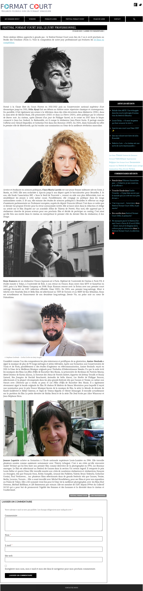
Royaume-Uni (113, 166)
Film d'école (123, 169)
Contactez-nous (71, 588)
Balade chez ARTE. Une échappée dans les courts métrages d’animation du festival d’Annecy (125, 113)
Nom (8, 535)
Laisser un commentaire (93, 31)
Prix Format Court (122, 162)
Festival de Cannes (125, 166)
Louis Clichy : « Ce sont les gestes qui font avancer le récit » (125, 121)
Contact (117, 19)
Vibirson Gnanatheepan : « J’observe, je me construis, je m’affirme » (125, 183)
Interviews (117, 65)
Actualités (117, 54)
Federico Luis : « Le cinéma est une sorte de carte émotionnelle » (126, 144)
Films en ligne (99, 19)
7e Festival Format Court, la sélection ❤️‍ (125, 231)
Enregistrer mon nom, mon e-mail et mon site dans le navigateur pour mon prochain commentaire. (50, 569)
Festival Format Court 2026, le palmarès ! (125, 214)
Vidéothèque (120, 159)
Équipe (115, 38)
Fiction (132, 169)
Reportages (117, 68)
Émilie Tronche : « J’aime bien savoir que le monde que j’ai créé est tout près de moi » (126, 194)
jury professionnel (98, 496)
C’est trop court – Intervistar (123, 203)
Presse (115, 41)
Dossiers (116, 61)
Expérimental (131, 159)
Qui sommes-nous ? (12, 19)
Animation (113, 169)
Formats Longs (51, 19)
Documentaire (135, 162)
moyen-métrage (138, 166)
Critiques (117, 57)
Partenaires (118, 45)
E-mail (8, 545)
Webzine (32, 19)
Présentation (118, 34)
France (119, 155)
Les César (112, 155)
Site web (8, 555)
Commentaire (11, 515)
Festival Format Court (75, 19)
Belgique (112, 162)
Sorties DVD (117, 72)
